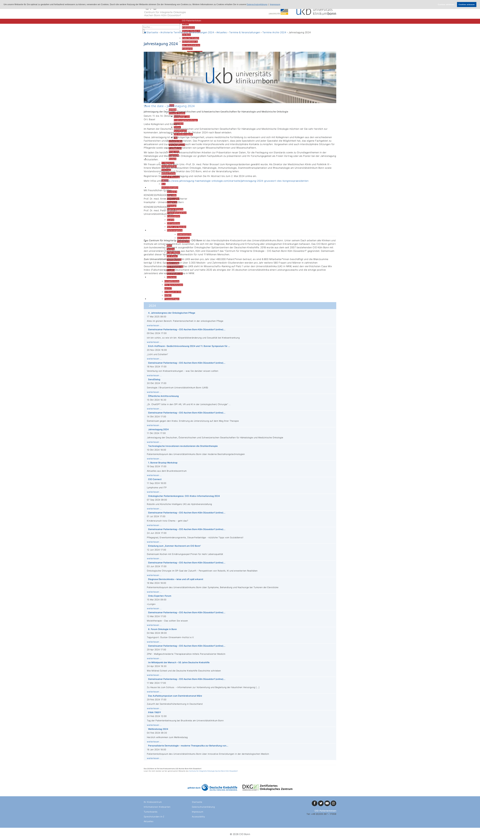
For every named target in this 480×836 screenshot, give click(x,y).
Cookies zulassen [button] (467, 4)
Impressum (197, 812)
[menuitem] (191, 20)
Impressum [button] (275, 4)
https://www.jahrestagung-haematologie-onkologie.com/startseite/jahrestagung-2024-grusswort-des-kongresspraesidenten (236, 180)
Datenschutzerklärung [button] (257, 4)
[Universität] (278, 10)
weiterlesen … (154, 325)
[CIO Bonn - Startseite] (165, 9)
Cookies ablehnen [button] (446, 4)
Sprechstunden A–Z (154, 816)
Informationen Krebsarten (157, 807)
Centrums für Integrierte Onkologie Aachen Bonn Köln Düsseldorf (213, 771)
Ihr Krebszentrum (153, 802)
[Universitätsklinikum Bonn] (316, 10)
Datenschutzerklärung (203, 807)
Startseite (197, 802)
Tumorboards (150, 812)
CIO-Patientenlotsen (325, 811)
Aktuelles (148, 821)
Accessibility (198, 816)
